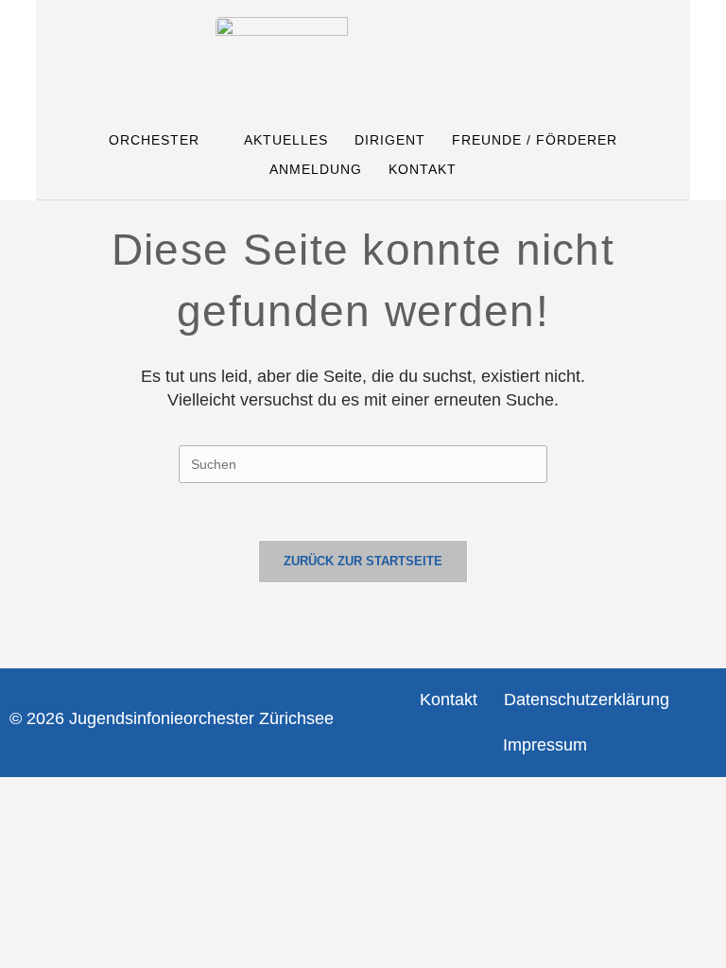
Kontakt (423, 169)
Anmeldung (315, 169)
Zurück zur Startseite (363, 561)
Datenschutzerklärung (586, 699)
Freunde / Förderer (534, 139)
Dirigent (389, 139)
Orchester (154, 139)
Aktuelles (286, 139)
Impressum (545, 744)
